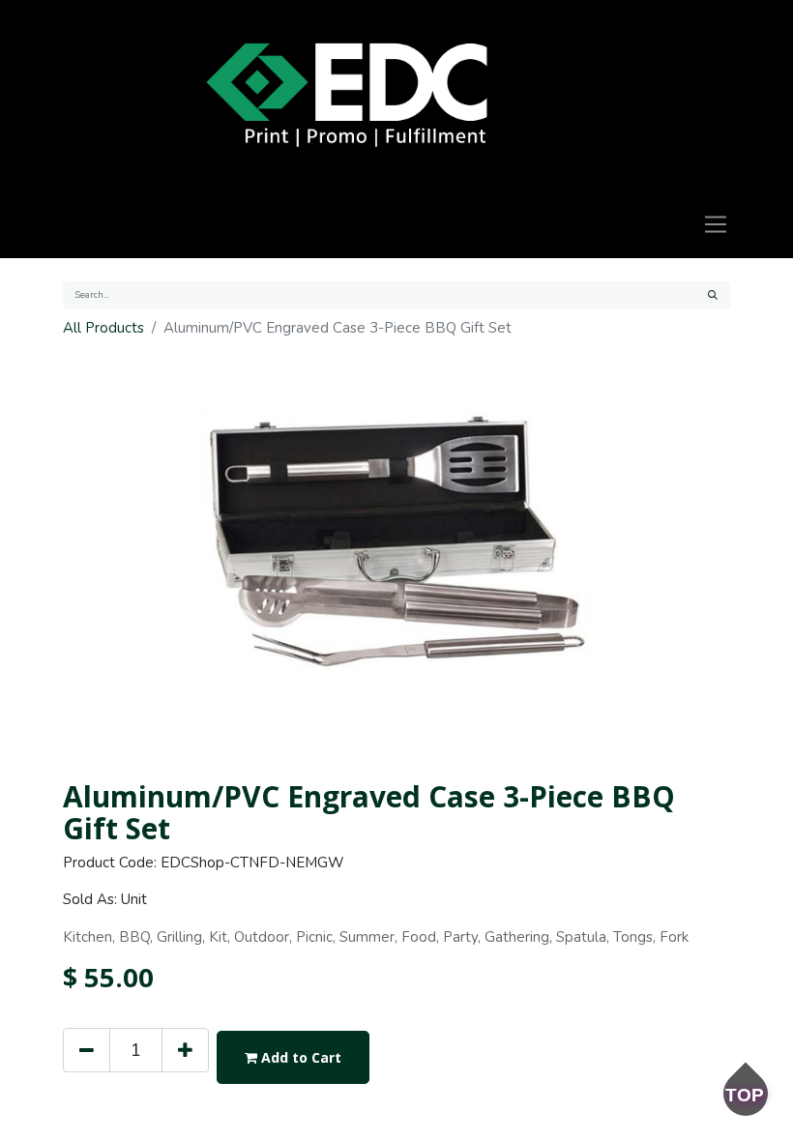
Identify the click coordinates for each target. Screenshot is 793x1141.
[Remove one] (86, 1050)
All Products (103, 327)
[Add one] (185, 1050)
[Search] (712, 295)
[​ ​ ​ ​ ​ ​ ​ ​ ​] (347, 95)
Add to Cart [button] (299, 1057)
